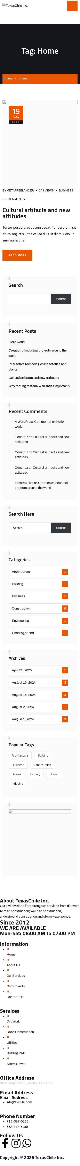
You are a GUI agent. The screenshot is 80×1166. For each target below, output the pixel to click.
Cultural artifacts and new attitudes (36, 213)
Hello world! (17, 342)
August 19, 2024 (39, 682)
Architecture (39, 571)
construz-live (24, 483)
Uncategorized (39, 633)
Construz (21, 437)
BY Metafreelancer (18, 190)
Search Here (21, 513)
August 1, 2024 (39, 719)
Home (9, 78)
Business (66, 190)
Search (16, 285)
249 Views (46, 190)
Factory (35, 774)
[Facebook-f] (5, 1143)
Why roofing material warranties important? (40, 386)
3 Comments (15, 199)
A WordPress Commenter (33, 421)
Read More (17, 255)
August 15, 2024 (39, 694)
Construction (39, 608)
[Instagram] (16, 1143)
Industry (17, 783)
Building (39, 584)
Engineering (39, 620)
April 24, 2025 (39, 670)
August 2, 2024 (39, 707)
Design (16, 774)
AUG (16, 112)
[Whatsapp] (27, 1143)
